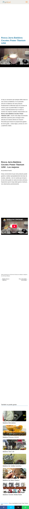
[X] (18, 507)
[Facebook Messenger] (10, 507)
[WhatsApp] (25, 507)
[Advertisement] (14, 20)
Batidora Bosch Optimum (5, 279)
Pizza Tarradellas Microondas (23, 279)
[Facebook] (3, 507)
